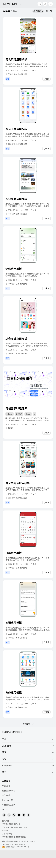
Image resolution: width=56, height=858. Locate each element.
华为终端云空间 (8, 805)
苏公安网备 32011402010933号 (17, 847)
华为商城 (6, 795)
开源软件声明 (7, 834)
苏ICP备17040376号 (10, 845)
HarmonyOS (7, 800)
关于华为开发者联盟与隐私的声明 (14, 827)
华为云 (5, 809)
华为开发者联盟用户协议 (11, 824)
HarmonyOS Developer (12, 732)
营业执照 (22, 845)
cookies (5, 831)
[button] (28, 739)
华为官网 (6, 786)
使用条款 (5, 821)
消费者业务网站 (8, 791)
